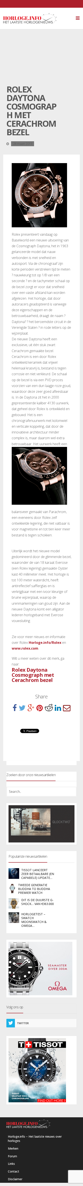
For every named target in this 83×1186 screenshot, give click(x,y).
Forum (12, 1156)
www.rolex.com (25, 648)
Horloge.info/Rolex (45, 642)
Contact (13, 1171)
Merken (13, 1148)
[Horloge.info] (37, 18)
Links (11, 1164)
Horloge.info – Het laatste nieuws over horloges (35, 1138)
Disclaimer (15, 1179)
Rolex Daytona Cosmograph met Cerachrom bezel (33, 674)
